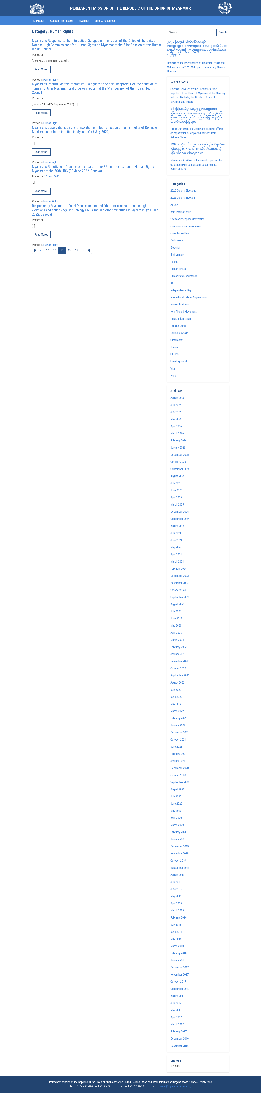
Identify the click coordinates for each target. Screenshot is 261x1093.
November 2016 (179, 1046)
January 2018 (177, 960)
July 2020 (175, 796)
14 (62, 250)
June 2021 (176, 746)
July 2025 (175, 483)
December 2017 (179, 967)
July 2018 (175, 924)
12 (47, 250)
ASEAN (174, 204)
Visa (172, 368)
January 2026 (177, 447)
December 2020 (179, 768)
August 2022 (177, 682)
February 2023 (178, 647)
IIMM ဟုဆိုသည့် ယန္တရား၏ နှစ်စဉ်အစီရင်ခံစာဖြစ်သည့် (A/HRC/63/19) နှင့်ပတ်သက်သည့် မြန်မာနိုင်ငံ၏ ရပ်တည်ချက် (197, 149)
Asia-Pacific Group (180, 212)
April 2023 (176, 632)
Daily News (176, 240)
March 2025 (177, 504)
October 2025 (178, 462)
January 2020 (177, 839)
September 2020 (179, 782)
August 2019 (177, 875)
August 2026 (177, 397)
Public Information (180, 318)
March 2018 (177, 946)
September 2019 (179, 867)
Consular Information (62, 20)
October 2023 (178, 590)
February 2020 (178, 832)
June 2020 (176, 803)
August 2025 (177, 476)
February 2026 (178, 440)
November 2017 (179, 974)
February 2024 (178, 568)
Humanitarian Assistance (183, 276)
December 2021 (179, 732)
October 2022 (178, 668)
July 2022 (175, 689)
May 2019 (175, 896)
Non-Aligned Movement (183, 311)
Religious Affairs (179, 333)
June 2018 (176, 932)
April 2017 (176, 1017)
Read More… (41, 69)
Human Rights (51, 79)
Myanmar (84, 20)
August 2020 (177, 789)
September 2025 (179, 469)
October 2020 (178, 775)
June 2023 (176, 618)
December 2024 (179, 511)
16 (76, 250)
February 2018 (178, 953)
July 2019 (175, 882)
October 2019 (178, 860)
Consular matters (179, 233)
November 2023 (179, 583)
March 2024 (177, 561)
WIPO (173, 376)
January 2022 (177, 725)
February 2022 (178, 718)
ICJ (172, 283)
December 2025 (179, 454)
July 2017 (175, 1003)
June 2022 (176, 697)
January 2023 (177, 654)
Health (174, 261)
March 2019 (177, 910)
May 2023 (175, 625)
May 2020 (175, 810)
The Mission (38, 20)
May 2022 (175, 704)
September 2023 (179, 597)
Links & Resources (105, 20)
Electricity (176, 247)
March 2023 (177, 640)
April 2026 (176, 426)
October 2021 (178, 739)
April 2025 (176, 497)
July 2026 (175, 405)
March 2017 (177, 1024)
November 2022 (179, 661)
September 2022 (179, 675)
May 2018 (175, 939)
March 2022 (177, 711)
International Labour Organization (188, 297)
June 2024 (176, 540)
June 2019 (176, 889)
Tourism (174, 347)
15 (69, 250)
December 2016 (179, 1038)
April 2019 (176, 903)
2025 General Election (182, 197)
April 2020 (176, 818)
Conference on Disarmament (186, 226)
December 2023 (179, 575)
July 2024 (175, 533)
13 (54, 250)
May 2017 (175, 1010)
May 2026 (175, 419)
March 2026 (177, 433)
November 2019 (179, 853)
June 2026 (176, 412)
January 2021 (177, 761)
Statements (176, 340)
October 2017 (178, 981)
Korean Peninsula (179, 304)
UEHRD (174, 354)
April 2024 (176, 554)
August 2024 (177, 526)
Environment (177, 254)
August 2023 (177, 604)
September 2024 (179, 519)
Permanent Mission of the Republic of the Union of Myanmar (130, 8)
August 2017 (177, 996)
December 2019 (179, 846)
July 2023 (175, 611)
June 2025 (176, 490)
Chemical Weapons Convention (187, 219)
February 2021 (178, 753)
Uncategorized (178, 361)
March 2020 (177, 825)
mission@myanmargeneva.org (174, 1086)
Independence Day (180, 290)
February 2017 (178, 1031)
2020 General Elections (183, 190)
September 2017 (179, 988)
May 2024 (175, 547)
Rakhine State (178, 326)
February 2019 (178, 917)
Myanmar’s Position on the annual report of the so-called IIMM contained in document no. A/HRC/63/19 (196, 165)
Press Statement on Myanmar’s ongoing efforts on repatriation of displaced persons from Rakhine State (196, 133)
